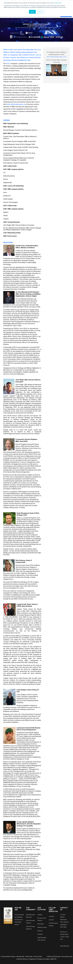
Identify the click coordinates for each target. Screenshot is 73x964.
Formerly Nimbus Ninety (8, 956)
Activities (40, 934)
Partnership (28, 956)
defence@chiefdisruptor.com (16, 104)
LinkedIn (51, 920)
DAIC (8, 63)
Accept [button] (32, 12)
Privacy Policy (57, 3)
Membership (20, 956)
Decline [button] (40, 12)
